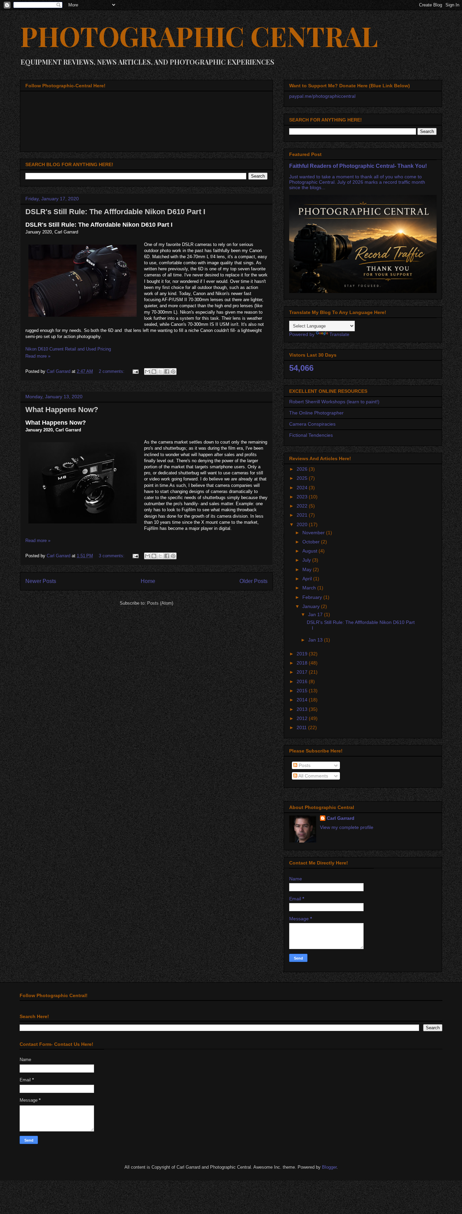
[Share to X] (160, 371)
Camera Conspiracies (312, 424)
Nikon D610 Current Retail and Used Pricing (68, 349)
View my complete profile (346, 827)
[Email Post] (135, 371)
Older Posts (253, 581)
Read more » (37, 356)
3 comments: (112, 555)
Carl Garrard (340, 818)
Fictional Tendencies (311, 435)
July (307, 560)
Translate (339, 334)
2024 (303, 487)
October (311, 541)
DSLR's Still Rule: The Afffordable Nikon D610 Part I (115, 211)
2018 (303, 663)
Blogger (329, 1167)
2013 (303, 709)
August (310, 551)
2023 (303, 496)
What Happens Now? (61, 409)
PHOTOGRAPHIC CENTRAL (199, 36)
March (309, 587)
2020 (303, 524)
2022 (303, 506)
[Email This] (147, 371)
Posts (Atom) (160, 603)
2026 (303, 469)
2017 (303, 672)
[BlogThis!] (154, 371)
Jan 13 (316, 640)
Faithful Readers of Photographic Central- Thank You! (358, 166)
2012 (303, 718)
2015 (303, 690)
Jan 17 (316, 614)
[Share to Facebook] (166, 371)
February (312, 597)
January (311, 606)
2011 (302, 727)
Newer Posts (40, 581)
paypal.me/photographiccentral (322, 96)
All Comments (312, 776)
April (307, 578)
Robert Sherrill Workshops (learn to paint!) (334, 401)
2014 (303, 699)
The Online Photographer (316, 412)
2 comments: (112, 371)
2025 (303, 478)
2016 (303, 681)
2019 (303, 653)
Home (148, 581)
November (314, 532)
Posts (303, 765)
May (307, 569)
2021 (303, 515)
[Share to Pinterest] (173, 371)
